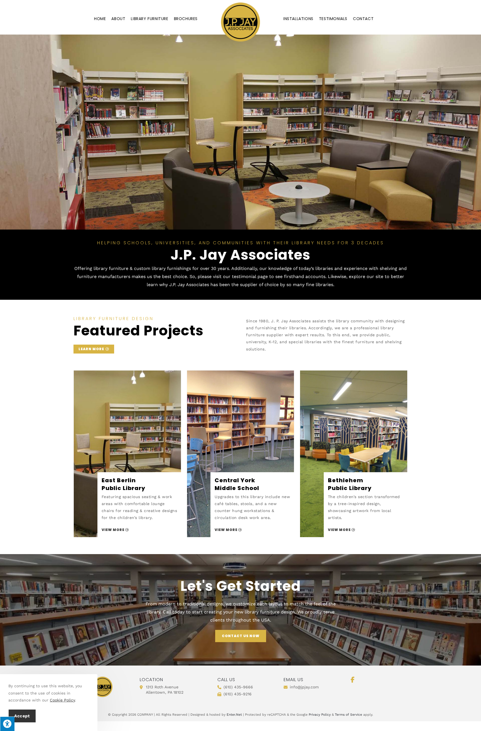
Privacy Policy (320, 715)
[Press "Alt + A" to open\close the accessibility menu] (7, 724)
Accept (22, 715)
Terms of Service (348, 715)
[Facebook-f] (353, 680)
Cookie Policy (62, 700)
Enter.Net (234, 715)
